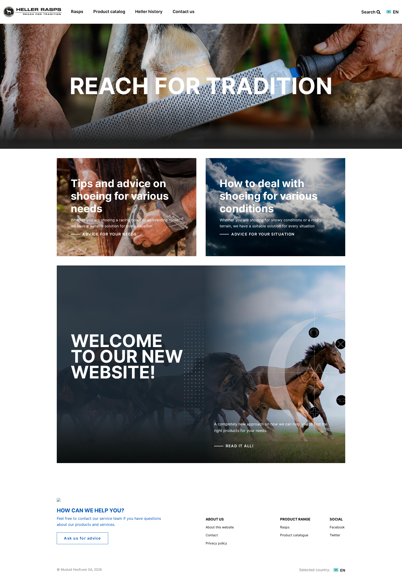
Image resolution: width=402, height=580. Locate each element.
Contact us (183, 11)
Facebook (337, 527)
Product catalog (109, 11)
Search (368, 12)
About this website (220, 527)
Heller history (148, 11)
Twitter (335, 535)
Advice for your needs (109, 234)
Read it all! (240, 446)
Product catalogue (294, 535)
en (395, 12)
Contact (212, 535)
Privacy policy (216, 543)
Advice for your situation (263, 234)
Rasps (77, 11)
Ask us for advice (82, 538)
